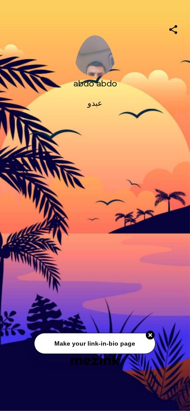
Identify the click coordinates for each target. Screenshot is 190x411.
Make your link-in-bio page (95, 343)
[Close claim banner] (150, 335)
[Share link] (173, 28)
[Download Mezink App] (95, 359)
